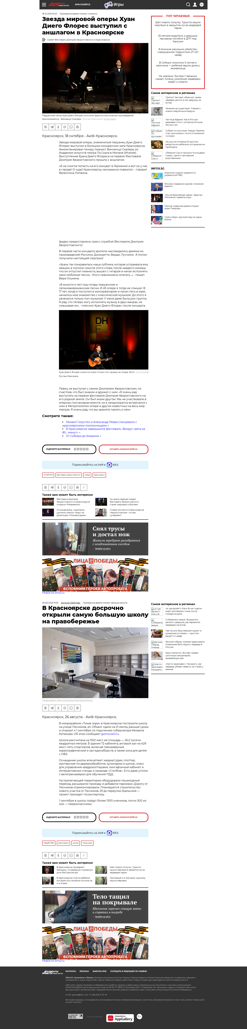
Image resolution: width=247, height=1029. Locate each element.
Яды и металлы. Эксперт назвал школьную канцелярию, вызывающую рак (182, 655)
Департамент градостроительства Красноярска (67, 700)
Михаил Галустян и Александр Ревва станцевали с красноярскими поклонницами (99, 423)
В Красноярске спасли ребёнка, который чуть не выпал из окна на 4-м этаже (74, 881)
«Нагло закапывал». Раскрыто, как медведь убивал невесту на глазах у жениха (184, 667)
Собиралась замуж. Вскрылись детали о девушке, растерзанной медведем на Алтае (183, 622)
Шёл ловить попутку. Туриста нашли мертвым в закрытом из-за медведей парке (178, 25)
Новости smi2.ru (53, 592)
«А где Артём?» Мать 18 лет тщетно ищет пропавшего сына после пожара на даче (184, 611)
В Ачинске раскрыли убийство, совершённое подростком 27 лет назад (178, 52)
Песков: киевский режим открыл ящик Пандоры (181, 207)
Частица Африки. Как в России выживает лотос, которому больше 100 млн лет (184, 122)
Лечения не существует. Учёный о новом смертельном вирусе (183, 109)
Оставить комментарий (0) (123, 449)
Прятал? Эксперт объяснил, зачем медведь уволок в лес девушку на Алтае (183, 100)
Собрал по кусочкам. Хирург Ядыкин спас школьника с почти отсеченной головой (185, 133)
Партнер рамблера (94, 1017)
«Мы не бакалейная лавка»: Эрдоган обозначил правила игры (183, 196)
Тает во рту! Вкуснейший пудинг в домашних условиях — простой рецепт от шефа (183, 633)
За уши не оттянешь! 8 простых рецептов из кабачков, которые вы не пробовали (185, 144)
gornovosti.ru (110, 734)
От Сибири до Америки (82, 436)
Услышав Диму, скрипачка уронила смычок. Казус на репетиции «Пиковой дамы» (71, 513)
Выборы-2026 (99, 971)
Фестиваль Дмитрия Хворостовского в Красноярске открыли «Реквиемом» (73, 502)
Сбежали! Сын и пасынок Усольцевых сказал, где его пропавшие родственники (185, 155)
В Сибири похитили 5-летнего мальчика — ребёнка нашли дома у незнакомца (178, 65)
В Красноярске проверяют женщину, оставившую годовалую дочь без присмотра (75, 870)
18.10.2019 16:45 (49, 13)
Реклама (84, 971)
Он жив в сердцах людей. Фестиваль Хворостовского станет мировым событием (124, 502)
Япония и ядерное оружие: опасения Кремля (183, 185)
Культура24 (110, 119)
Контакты (71, 971)
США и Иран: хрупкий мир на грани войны (183, 218)
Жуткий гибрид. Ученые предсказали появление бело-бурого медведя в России (185, 644)
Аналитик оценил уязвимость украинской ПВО (180, 174)
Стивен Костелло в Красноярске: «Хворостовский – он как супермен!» (127, 513)
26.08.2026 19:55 (50, 603)
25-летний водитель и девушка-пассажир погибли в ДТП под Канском (178, 38)
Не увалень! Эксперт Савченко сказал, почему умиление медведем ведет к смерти (177, 79)
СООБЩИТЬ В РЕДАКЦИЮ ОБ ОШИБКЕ (128, 971)
